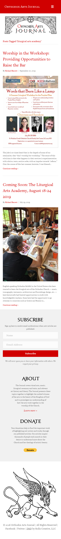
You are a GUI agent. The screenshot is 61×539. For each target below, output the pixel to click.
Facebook (10, 528)
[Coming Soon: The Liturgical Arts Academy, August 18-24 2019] (30, 244)
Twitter (21, 528)
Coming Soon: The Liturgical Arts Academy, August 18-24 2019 (28, 190)
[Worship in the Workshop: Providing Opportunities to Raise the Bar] (30, 111)
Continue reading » (10, 168)
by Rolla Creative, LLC (41, 528)
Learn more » (30, 410)
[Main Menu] (52, 6)
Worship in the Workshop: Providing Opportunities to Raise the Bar (26, 59)
